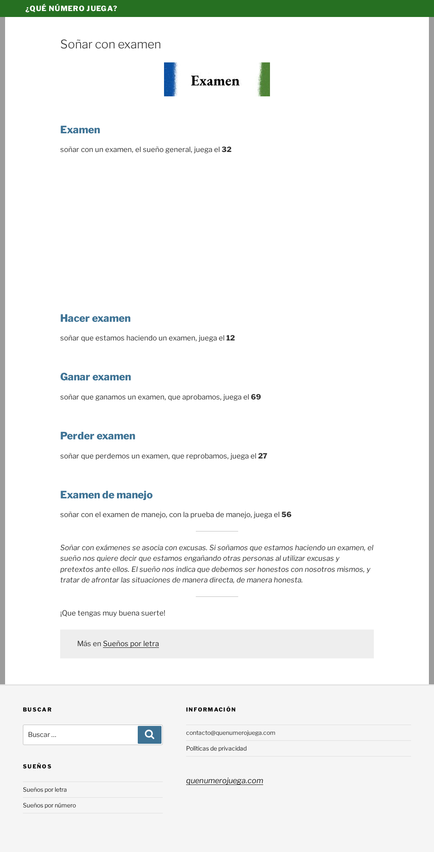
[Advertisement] (217, 225)
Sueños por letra (131, 643)
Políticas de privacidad (216, 748)
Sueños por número (49, 805)
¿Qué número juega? (71, 8)
